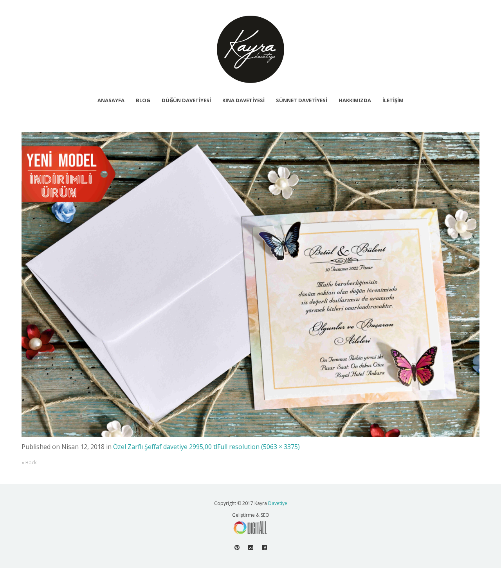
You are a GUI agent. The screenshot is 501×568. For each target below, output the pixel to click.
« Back (29, 462)
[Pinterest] (237, 547)
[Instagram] (250, 547)
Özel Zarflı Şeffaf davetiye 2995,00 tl (165, 446)
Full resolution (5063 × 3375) (258, 446)
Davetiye (277, 503)
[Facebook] (264, 547)
